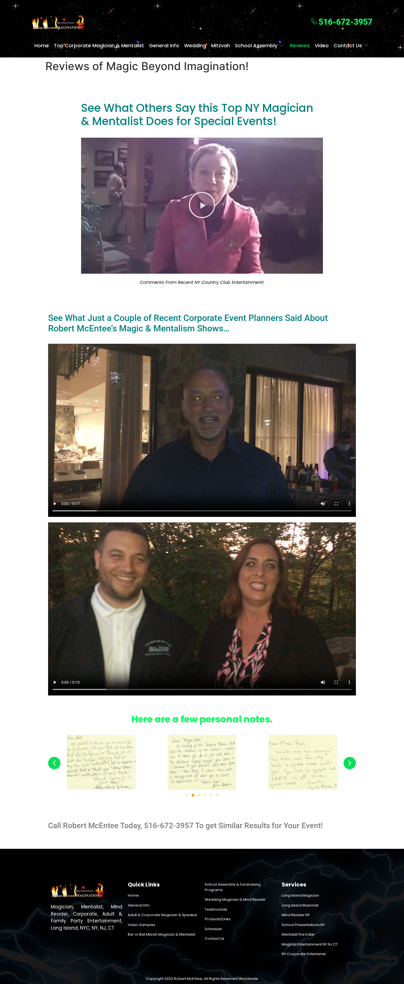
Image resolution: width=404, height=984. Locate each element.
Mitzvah (220, 45)
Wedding (195, 45)
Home (41, 45)
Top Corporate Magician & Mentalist (99, 45)
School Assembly (256, 45)
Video (322, 45)
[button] (202, 205)
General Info (164, 45)
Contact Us (348, 45)
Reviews (300, 45)
